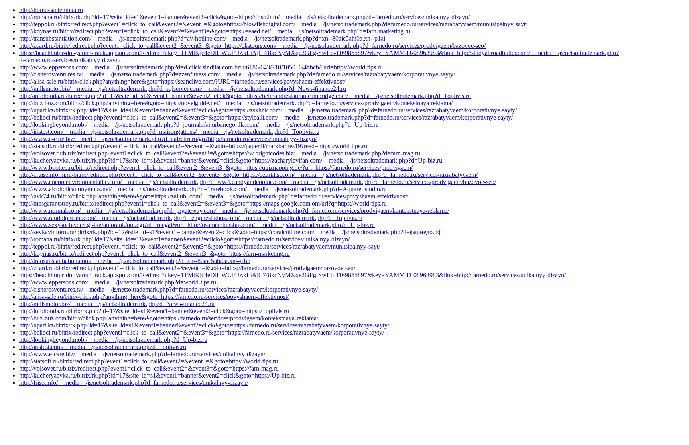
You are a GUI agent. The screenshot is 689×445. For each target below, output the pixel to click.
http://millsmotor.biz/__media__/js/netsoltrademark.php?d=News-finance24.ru (117, 303)
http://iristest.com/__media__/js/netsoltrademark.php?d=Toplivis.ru (102, 346)
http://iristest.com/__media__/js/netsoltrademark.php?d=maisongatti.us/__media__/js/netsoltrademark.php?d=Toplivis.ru (169, 131)
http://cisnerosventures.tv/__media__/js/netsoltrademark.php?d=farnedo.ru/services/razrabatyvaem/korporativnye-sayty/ (168, 289)
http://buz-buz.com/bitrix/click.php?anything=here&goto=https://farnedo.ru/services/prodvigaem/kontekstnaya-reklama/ (168, 318)
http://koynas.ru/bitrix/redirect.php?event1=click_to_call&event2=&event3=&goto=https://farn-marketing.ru (154, 253)
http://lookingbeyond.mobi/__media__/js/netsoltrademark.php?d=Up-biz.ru (113, 339)
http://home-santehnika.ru (51, 9)
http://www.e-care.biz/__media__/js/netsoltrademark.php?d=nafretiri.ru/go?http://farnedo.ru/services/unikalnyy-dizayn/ (168, 138)
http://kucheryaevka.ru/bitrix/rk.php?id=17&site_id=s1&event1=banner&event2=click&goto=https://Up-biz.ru (157, 375)
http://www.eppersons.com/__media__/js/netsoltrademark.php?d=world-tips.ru (117, 282)
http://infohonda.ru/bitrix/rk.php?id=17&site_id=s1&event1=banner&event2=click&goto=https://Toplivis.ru (154, 311)
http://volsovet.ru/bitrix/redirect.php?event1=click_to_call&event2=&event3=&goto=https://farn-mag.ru (149, 368)
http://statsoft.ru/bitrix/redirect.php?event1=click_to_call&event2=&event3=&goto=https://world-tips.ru (148, 361)
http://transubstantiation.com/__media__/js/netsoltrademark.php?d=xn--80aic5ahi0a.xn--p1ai (134, 260)
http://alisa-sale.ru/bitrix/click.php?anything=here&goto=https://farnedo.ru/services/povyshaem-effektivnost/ (154, 296)
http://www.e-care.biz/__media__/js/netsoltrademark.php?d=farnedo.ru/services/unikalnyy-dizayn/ (142, 354)
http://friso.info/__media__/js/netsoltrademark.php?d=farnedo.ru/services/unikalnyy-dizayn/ (133, 382)
